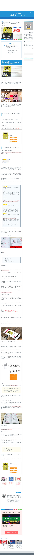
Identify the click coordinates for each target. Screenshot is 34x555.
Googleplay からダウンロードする (12, 311)
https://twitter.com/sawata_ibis (28, 45)
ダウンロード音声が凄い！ (12, 52)
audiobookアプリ (11, 53)
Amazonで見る (13, 137)
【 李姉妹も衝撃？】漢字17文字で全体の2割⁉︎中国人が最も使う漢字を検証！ (18, 483)
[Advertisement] (17, 5)
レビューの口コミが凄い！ (12, 51)
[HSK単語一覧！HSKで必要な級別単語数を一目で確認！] (11, 479)
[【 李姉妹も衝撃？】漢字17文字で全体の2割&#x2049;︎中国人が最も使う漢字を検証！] (18, 479)
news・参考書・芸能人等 (25, 18)
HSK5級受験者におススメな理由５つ (13, 50)
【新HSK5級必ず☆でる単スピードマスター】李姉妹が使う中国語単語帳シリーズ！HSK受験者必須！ (12, 46)
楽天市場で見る (13, 139)
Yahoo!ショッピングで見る (13, 141)
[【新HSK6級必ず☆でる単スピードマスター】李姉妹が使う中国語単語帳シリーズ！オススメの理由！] (4, 479)
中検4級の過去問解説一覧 (11, 532)
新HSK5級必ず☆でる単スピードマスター (13, 49)
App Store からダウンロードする (10, 310)
